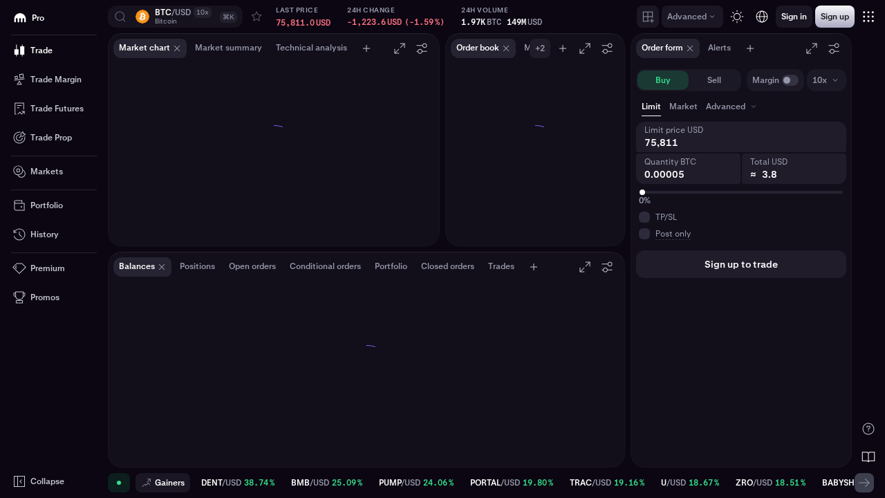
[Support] (868, 429)
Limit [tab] (651, 106)
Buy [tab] (663, 80)
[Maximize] (399, 48)
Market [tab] (683, 106)
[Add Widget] (648, 17)
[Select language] (762, 17)
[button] (175, 17)
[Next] (864, 482)
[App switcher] (868, 17)
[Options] (421, 48)
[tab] (732, 106)
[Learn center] (868, 456)
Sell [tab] (714, 80)
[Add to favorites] (256, 17)
